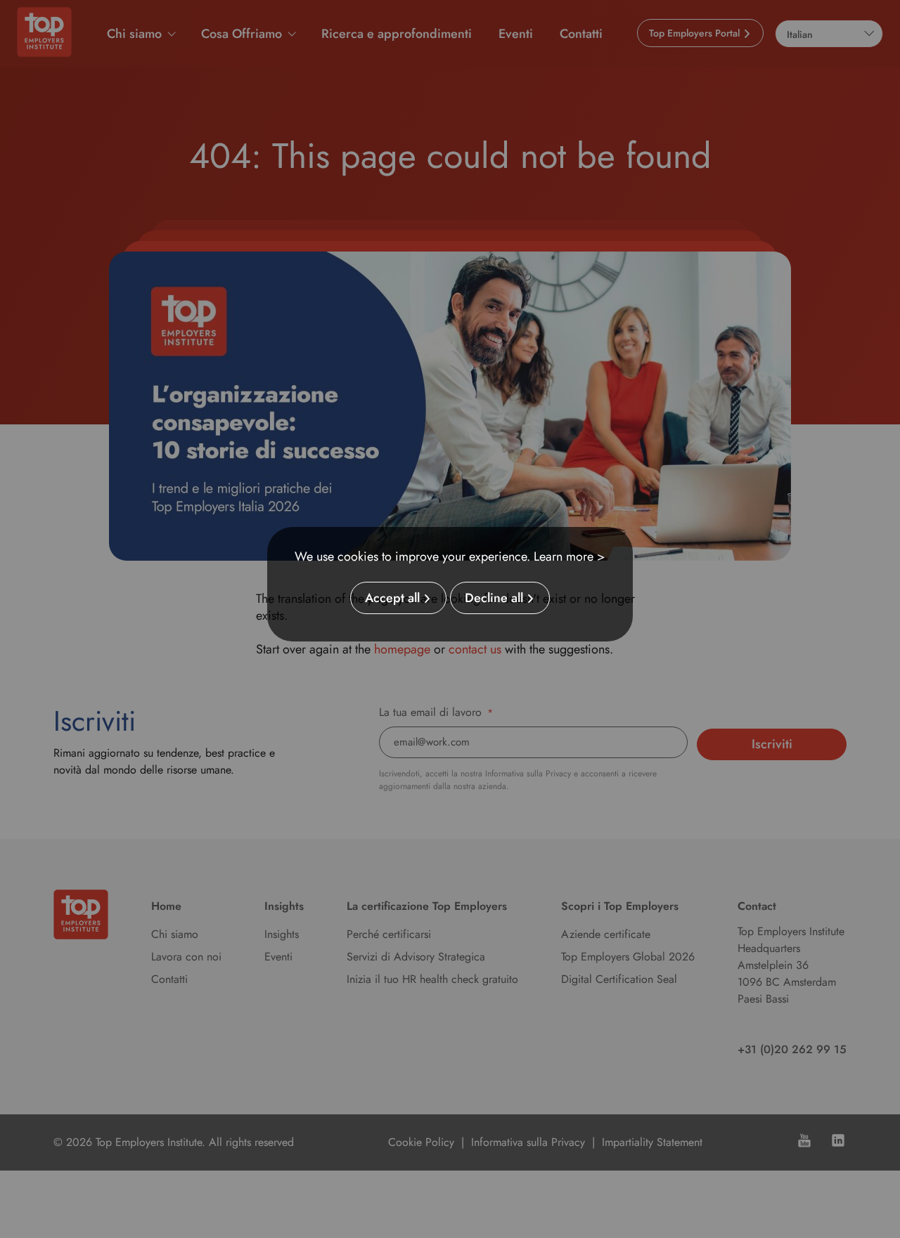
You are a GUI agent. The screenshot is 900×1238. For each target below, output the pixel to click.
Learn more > (569, 556)
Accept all (392, 598)
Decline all (494, 598)
